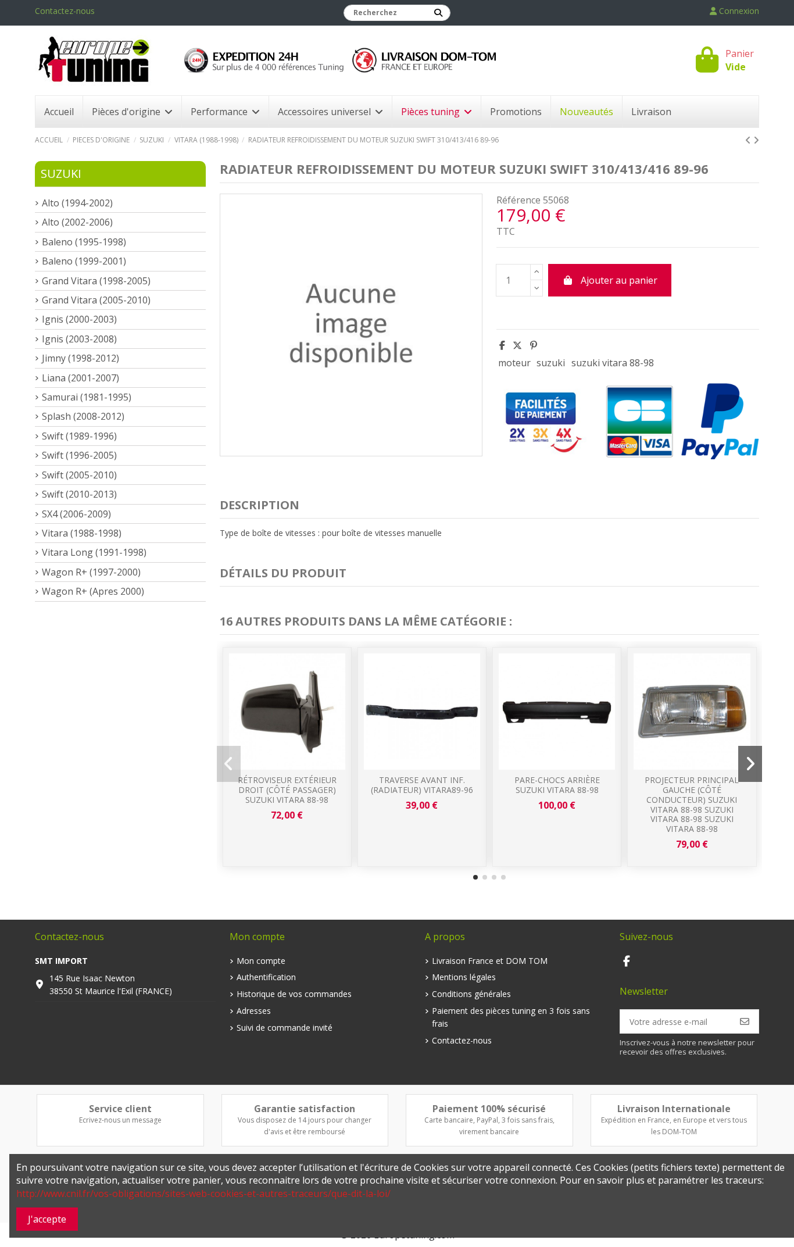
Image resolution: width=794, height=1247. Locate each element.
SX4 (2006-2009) (76, 514)
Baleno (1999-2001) (84, 261)
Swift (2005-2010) (79, 475)
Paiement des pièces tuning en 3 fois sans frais (511, 1017)
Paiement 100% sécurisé (489, 1108)
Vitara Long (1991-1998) (94, 552)
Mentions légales (464, 976)
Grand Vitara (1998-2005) (96, 280)
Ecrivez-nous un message (120, 1120)
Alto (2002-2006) (77, 222)
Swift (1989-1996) (79, 436)
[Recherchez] (438, 13)
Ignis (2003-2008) (79, 339)
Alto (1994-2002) (77, 202)
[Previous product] (749, 140)
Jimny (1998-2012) (80, 358)
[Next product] (756, 140)
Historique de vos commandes (294, 993)
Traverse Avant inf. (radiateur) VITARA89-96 (422, 784)
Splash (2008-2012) (83, 416)
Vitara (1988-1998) (81, 533)
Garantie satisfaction (304, 1108)
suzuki (551, 362)
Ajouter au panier (619, 280)
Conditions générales (471, 993)
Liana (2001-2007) (80, 377)
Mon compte (261, 960)
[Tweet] (517, 345)
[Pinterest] (533, 345)
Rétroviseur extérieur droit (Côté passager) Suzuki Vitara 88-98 (287, 789)
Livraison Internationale (674, 1108)
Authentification (266, 976)
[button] (475, 877)
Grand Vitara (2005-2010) (96, 300)
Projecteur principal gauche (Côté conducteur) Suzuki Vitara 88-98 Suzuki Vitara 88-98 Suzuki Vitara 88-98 (692, 804)
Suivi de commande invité (284, 1027)
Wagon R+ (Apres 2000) (93, 591)
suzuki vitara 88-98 (612, 362)
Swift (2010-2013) (79, 494)
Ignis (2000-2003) (79, 319)
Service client (120, 1108)
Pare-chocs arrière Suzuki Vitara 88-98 (557, 784)
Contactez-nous (65, 10)
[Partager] (502, 345)
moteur (514, 362)
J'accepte (47, 1219)
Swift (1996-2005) (79, 455)
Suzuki (61, 173)
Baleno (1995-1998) (84, 241)
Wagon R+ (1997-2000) (91, 572)
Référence (518, 200)
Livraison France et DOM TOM (490, 960)
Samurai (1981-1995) (86, 397)
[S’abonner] (745, 1021)
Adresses (254, 1010)
